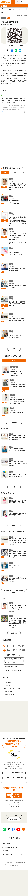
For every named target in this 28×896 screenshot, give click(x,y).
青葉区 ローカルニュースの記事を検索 (13, 591)
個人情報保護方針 (8, 854)
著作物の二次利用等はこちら (13, 659)
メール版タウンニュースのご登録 (13, 778)
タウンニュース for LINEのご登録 (13, 773)
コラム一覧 (13, 633)
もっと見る (13, 349)
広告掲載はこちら (10, 663)
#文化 (4, 91)
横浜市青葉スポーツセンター (13, 688)
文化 (20, 9)
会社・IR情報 (6, 844)
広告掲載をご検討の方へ (10, 847)
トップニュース (12, 9)
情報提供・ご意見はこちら (12, 655)
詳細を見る (13, 806)
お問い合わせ (15, 838)
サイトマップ (14, 856)
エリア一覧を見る (14, 422)
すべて (3, 9)
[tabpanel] (14, 36)
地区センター (9, 691)
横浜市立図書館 (9, 694)
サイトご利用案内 (20, 854)
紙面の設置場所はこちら (12, 667)
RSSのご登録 (13, 819)
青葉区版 (4, 6)
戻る (3, 12)
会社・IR (17, 2)
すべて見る (14, 487)
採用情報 (5, 851)
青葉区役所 (8, 682)
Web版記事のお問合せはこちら (14, 671)
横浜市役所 (8, 685)
